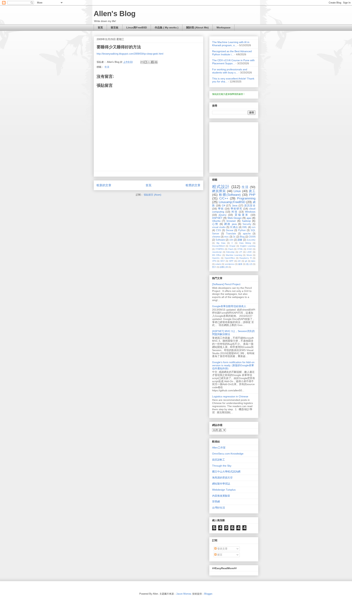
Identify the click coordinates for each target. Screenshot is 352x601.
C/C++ (223, 198)
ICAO (249, 249)
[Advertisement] (235, 146)
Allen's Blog (114, 14)
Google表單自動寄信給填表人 (229, 306)
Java (234, 205)
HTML (240, 249)
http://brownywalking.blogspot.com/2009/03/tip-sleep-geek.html (130, 53)
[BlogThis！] (145, 62)
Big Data (221, 243)
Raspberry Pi (245, 258)
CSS (218, 230)
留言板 (114, 27)
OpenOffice (230, 258)
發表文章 (222, 548)
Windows (250, 211)
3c (234, 236)
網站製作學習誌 (221, 483)
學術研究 (236, 208)
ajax (249, 217)
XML (244, 227)
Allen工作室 (218, 447)
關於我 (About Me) (197, 27)
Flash (230, 249)
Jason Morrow (183, 593)
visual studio (218, 227)
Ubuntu (216, 220)
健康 (240, 264)
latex (253, 261)
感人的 (249, 264)
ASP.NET (217, 217)
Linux (237, 191)
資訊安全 (249, 205)
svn (253, 227)
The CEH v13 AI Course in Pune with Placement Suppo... (233, 62)
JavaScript (217, 252)
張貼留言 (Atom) (152, 194)
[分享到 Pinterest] (156, 62)
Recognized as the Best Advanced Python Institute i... (232, 53)
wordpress (229, 264)
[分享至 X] (149, 62)
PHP (252, 194)
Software (220, 240)
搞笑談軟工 (218, 459)
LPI (240, 252)
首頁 (100, 27)
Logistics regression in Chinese (230, 396)
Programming (246, 198)
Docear (229, 230)
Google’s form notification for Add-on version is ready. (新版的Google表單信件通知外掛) (233, 365)
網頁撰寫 (219, 191)
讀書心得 (224, 267)
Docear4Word (218, 246)
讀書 (239, 240)
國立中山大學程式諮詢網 (226, 471)
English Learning (247, 246)
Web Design (235, 217)
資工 (252, 191)
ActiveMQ (251, 240)
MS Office (216, 255)
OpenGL (216, 258)
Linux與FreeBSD (136, 27)
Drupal (232, 246)
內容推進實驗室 (221, 495)
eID (239, 261)
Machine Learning (234, 255)
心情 (215, 223)
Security (247, 224)
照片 (214, 267)
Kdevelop (230, 252)
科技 (235, 211)
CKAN (252, 236)
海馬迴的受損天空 (222, 477)
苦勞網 (216, 501)
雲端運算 (242, 214)
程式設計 (221, 186)
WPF (231, 261)
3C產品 (234, 227)
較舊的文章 (193, 185)
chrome (216, 236)
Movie (249, 255)
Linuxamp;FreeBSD (232, 202)
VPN (214, 261)
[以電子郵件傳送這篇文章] (142, 62)
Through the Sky (221, 465)
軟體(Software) (230, 194)
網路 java (230, 223)
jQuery (222, 214)
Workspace (223, 27)
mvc (226, 236)
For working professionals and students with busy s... (229, 71)
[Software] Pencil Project (226, 284)
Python (242, 230)
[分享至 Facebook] (152, 62)
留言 (219, 554)
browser (231, 220)
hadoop (246, 220)
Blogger (208, 593)
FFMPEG (220, 249)
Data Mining (245, 243)
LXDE (249, 252)
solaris (218, 264)
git (246, 261)
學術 (221, 208)
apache (247, 233)
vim (231, 240)
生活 (106, 67)
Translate (231, 233)
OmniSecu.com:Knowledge (227, 453)
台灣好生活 (218, 507)
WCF (222, 261)
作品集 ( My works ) (166, 27)
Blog (242, 236)
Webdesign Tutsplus (224, 489)
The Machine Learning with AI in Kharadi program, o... (230, 44)
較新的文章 (104, 185)
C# (223, 205)
